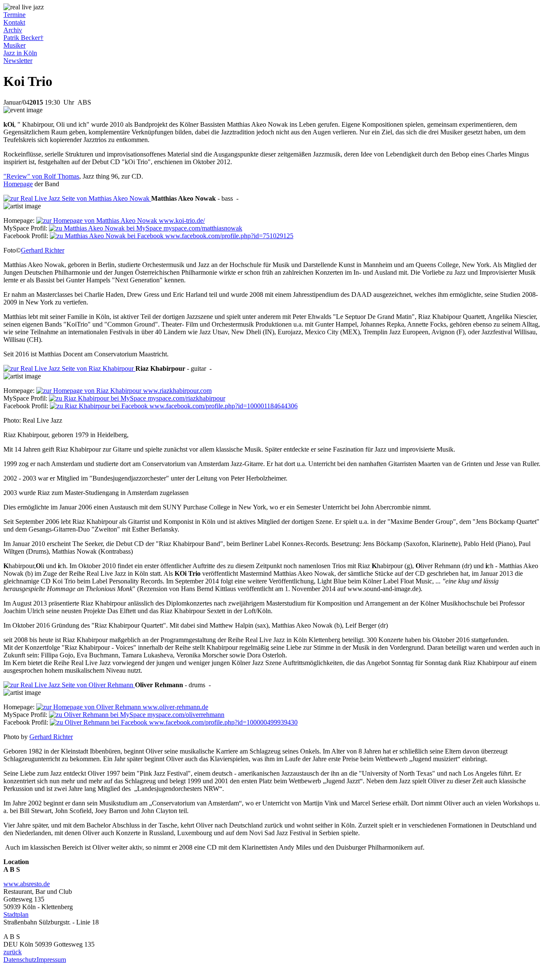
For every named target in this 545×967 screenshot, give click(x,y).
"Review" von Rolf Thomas (41, 176)
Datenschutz (20, 959)
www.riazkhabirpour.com (176, 390)
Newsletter (17, 60)
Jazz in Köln (20, 53)
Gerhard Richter (42, 250)
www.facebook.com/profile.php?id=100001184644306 (223, 406)
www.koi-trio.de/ (181, 220)
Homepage (18, 184)
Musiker (14, 45)
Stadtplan (16, 914)
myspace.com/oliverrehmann (185, 714)
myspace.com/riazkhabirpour (185, 398)
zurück (12, 952)
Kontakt (14, 22)
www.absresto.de (26, 883)
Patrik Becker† (23, 37)
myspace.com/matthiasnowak (202, 228)
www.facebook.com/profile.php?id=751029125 (228, 235)
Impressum (51, 959)
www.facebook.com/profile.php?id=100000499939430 (222, 722)
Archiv (12, 30)
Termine (14, 14)
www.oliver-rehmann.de (174, 707)
